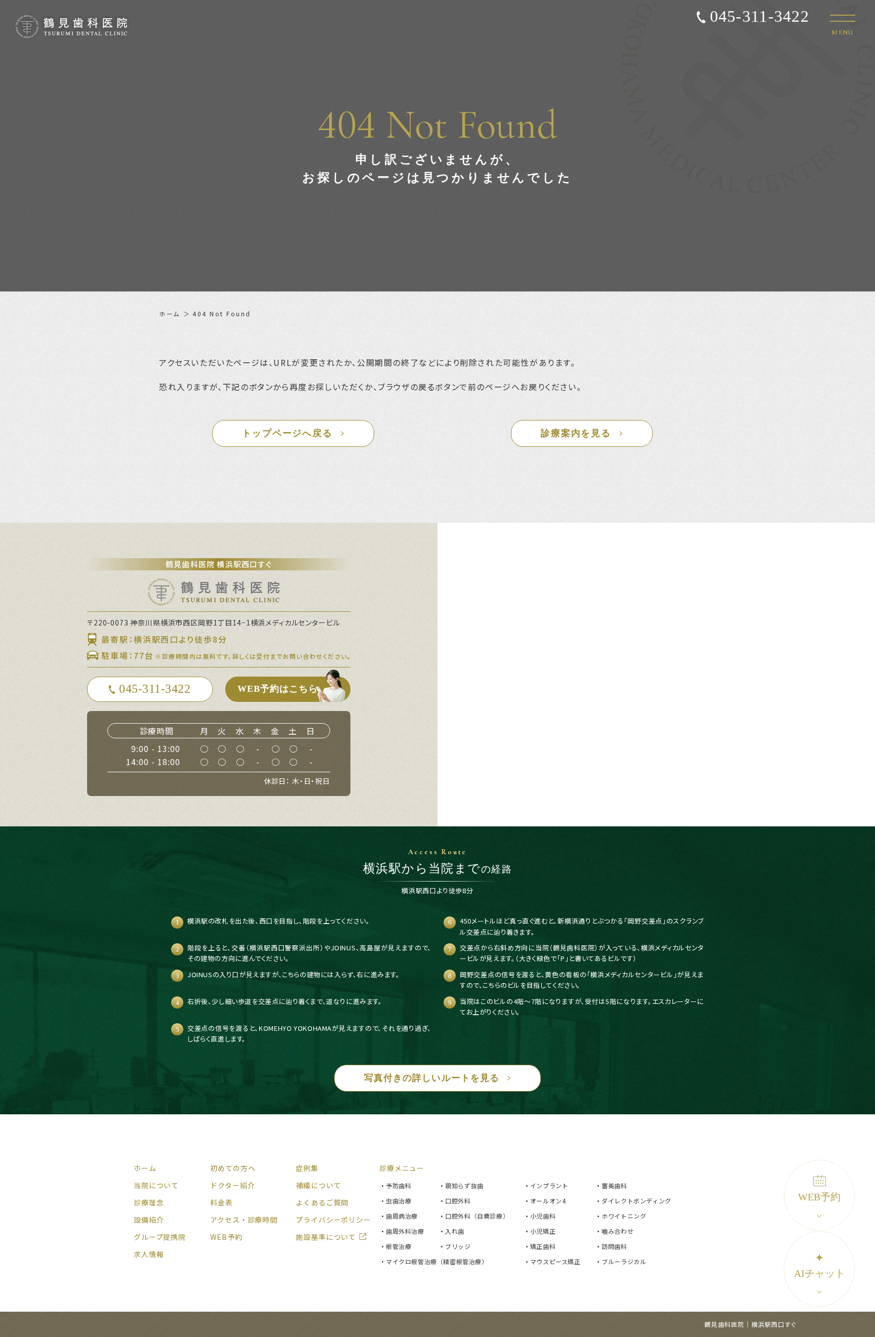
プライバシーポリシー (333, 1220)
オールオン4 (548, 1200)
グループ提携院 (160, 1237)
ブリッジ (457, 1246)
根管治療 (398, 1246)
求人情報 (149, 1254)
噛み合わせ (617, 1231)
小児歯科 (542, 1215)
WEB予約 (819, 1196)
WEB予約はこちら (278, 689)
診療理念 (149, 1202)
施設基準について (326, 1237)
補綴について (318, 1185)
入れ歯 (454, 1231)
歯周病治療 (402, 1215)
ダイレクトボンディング (636, 1200)
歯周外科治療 (405, 1231)
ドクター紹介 (232, 1185)
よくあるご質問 (322, 1202)
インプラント (549, 1185)
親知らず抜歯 (464, 1185)
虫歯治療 (398, 1200)
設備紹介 (149, 1220)
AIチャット (819, 1265)
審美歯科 (614, 1185)
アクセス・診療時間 (243, 1220)
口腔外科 (457, 1200)
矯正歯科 (542, 1246)
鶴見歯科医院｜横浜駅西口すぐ (750, 1324)
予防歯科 (398, 1185)
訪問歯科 (614, 1246)
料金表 (221, 1202)
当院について (156, 1185)
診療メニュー (401, 1168)
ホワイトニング (624, 1215)
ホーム (169, 313)
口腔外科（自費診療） (477, 1215)
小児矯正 (542, 1231)
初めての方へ (232, 1168)
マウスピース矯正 (555, 1261)
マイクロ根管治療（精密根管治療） (437, 1261)
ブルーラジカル (624, 1261)
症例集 (307, 1168)
